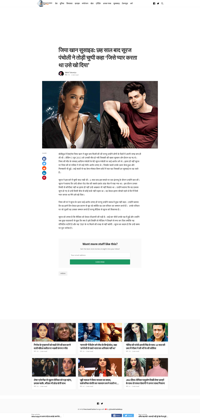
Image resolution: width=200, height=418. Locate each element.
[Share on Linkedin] (44, 173)
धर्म (131, 3)
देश (56, 3)
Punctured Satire (89, 409)
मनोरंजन (85, 3)
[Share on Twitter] (44, 164)
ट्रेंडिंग (98, 3)
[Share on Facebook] (44, 159)
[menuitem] (57, 3)
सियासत (69, 3)
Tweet (129, 415)
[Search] (162, 3)
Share (118, 415)
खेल (92, 3)
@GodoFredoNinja (115, 409)
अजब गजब (107, 3)
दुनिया (62, 3)
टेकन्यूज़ (125, 3)
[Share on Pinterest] (44, 178)
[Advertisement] (100, 26)
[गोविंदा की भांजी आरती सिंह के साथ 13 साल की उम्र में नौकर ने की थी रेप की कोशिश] (146, 338)
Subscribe (100, 262)
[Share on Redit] (44, 168)
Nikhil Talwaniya (70, 72)
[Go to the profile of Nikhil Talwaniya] (61, 73)
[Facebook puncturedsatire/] (154, 3)
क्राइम (77, 3)
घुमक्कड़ (116, 3)
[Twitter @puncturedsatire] (158, 3)
